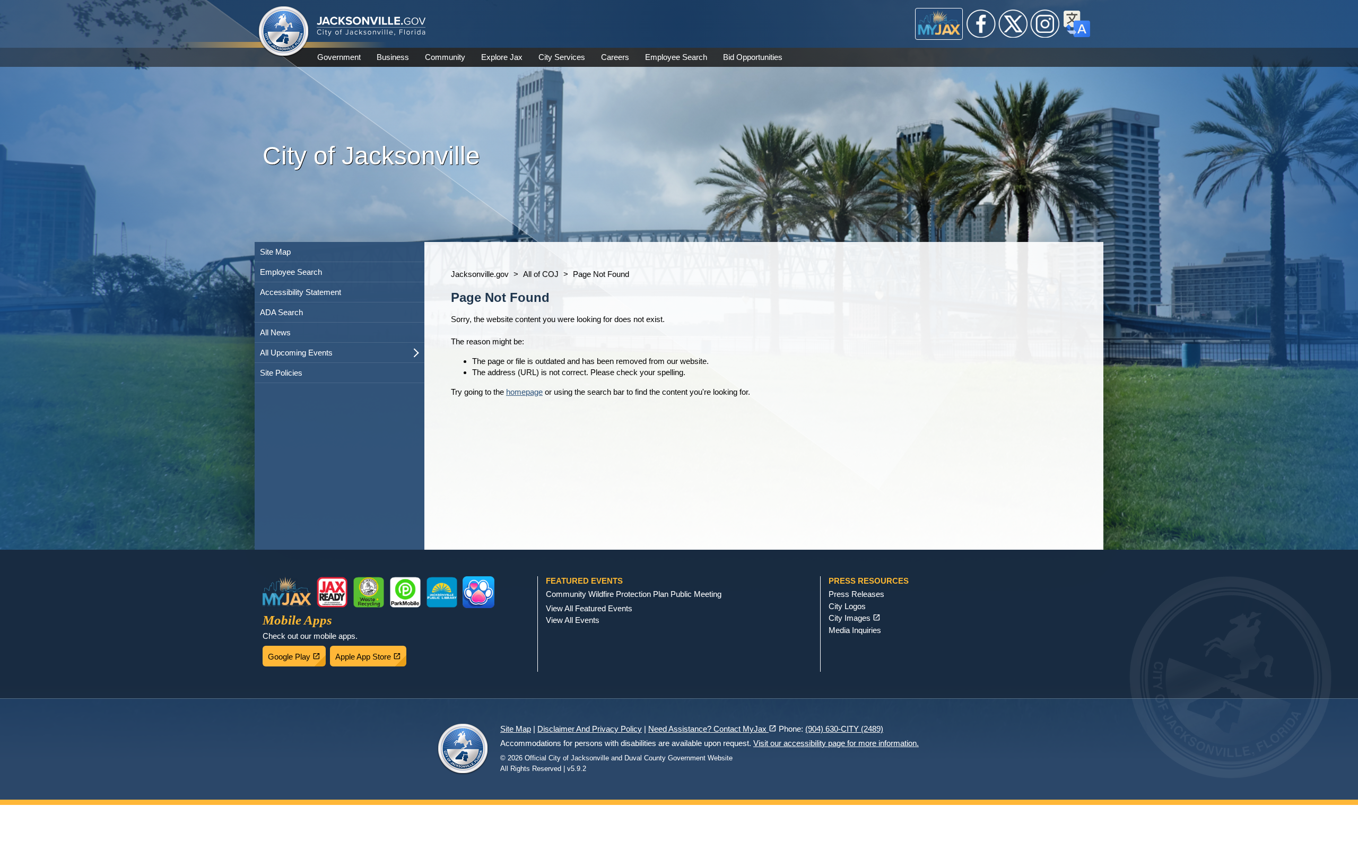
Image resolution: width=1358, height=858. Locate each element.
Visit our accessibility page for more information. (836, 743)
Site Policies (281, 372)
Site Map (275, 251)
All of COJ (541, 274)
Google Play (297, 653)
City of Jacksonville (283, 31)
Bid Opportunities (752, 57)
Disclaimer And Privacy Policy (589, 728)
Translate (1077, 24)
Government (339, 57)
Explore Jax (502, 57)
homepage (524, 391)
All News (275, 332)
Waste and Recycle (369, 592)
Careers (615, 57)
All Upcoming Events (296, 352)
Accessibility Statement (300, 292)
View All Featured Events (589, 608)
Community (445, 57)
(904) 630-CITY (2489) (844, 728)
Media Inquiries (855, 630)
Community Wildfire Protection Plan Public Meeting (633, 594)
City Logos (847, 606)
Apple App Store (370, 653)
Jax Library (442, 592)
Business (393, 57)
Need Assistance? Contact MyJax (712, 728)
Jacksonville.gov (480, 274)
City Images (855, 617)
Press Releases (856, 594)
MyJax (939, 24)
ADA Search (281, 312)
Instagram (1045, 24)
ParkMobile (405, 592)
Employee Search (676, 57)
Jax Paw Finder (478, 592)
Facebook (981, 24)
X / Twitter (1013, 24)
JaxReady (332, 592)
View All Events (572, 620)
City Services (561, 57)
